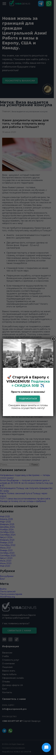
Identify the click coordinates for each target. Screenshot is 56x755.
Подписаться (28, 398)
